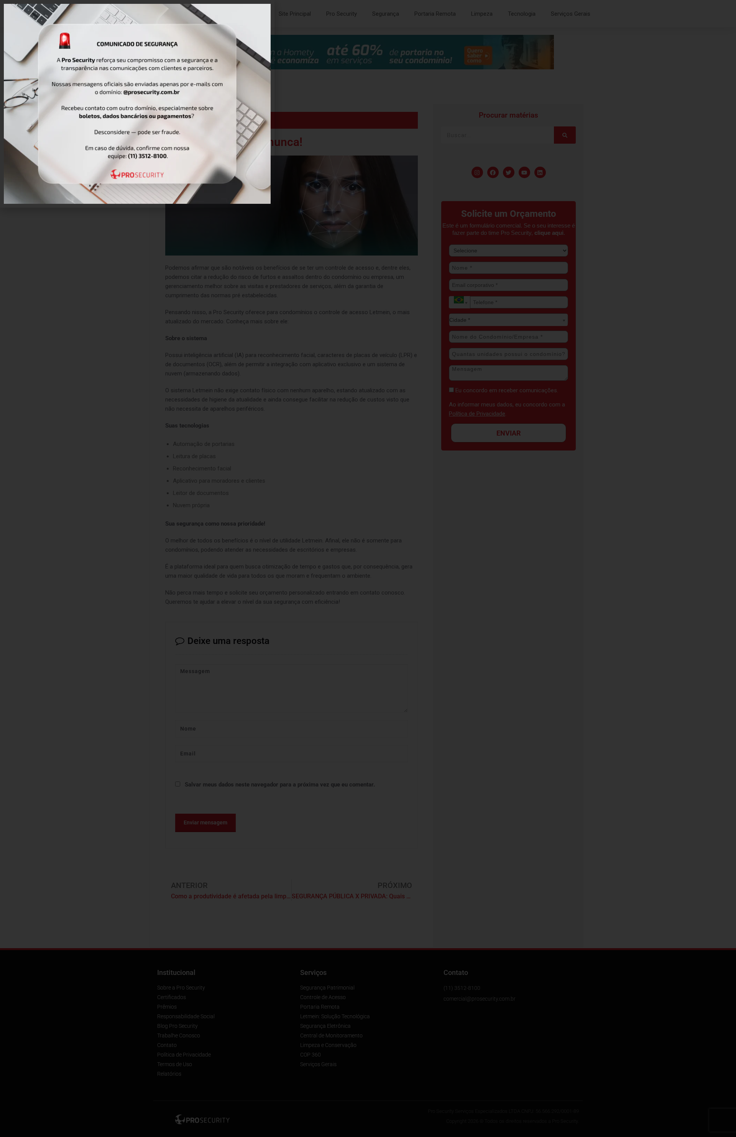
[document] (368, 568)
